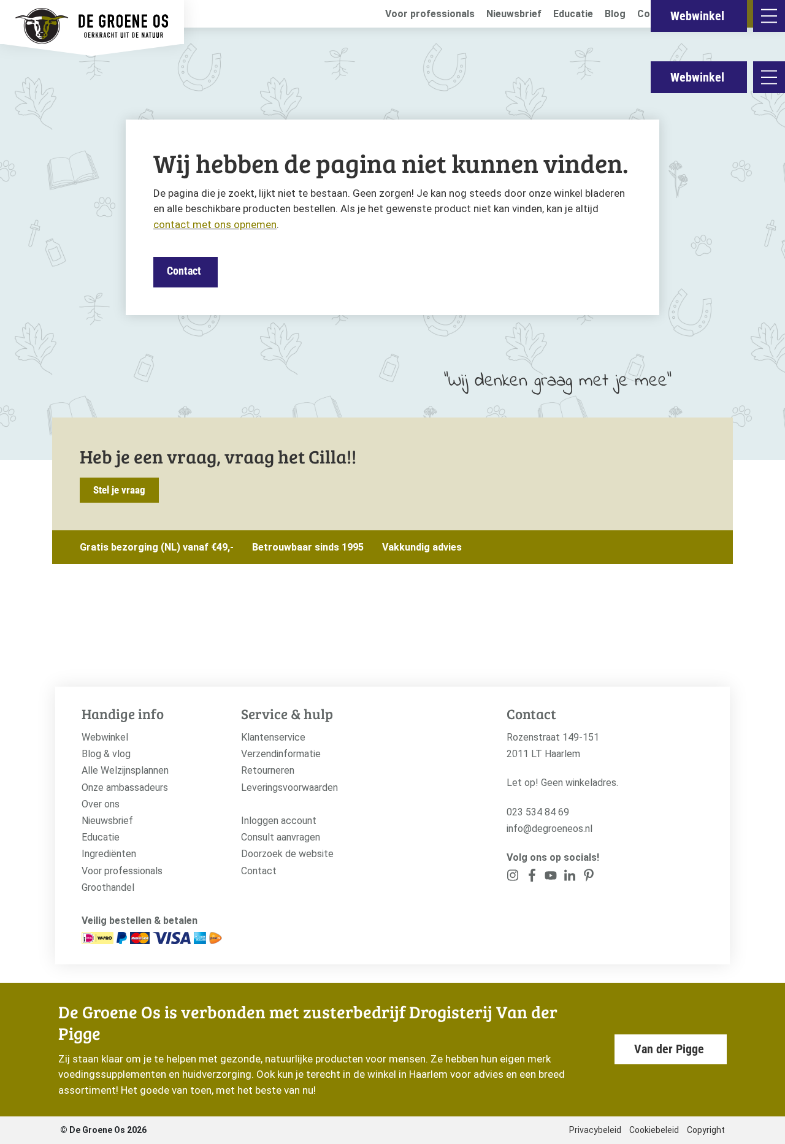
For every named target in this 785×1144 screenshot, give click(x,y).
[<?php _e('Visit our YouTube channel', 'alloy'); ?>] (551, 878)
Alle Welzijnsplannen (125, 770)
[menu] (769, 77)
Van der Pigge (669, 1049)
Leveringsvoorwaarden (289, 787)
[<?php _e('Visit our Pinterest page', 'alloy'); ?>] (569, 878)
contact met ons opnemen (215, 224)
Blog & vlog (106, 754)
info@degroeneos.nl (549, 828)
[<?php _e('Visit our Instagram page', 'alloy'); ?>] (513, 878)
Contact (184, 270)
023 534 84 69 (538, 812)
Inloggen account (278, 820)
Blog (615, 14)
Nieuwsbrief (514, 14)
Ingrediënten (109, 854)
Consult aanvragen (280, 837)
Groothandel (108, 887)
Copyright (706, 1130)
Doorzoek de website (287, 854)
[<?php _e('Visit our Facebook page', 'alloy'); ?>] (532, 878)
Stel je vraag (119, 490)
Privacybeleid (595, 1130)
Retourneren (267, 770)
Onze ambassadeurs (125, 787)
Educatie (573, 14)
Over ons (101, 804)
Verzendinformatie (281, 754)
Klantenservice (273, 737)
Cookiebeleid (654, 1130)
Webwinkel (697, 77)
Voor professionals (430, 14)
